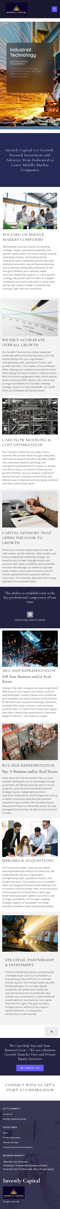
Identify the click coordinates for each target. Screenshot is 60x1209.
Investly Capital (21, 1180)
